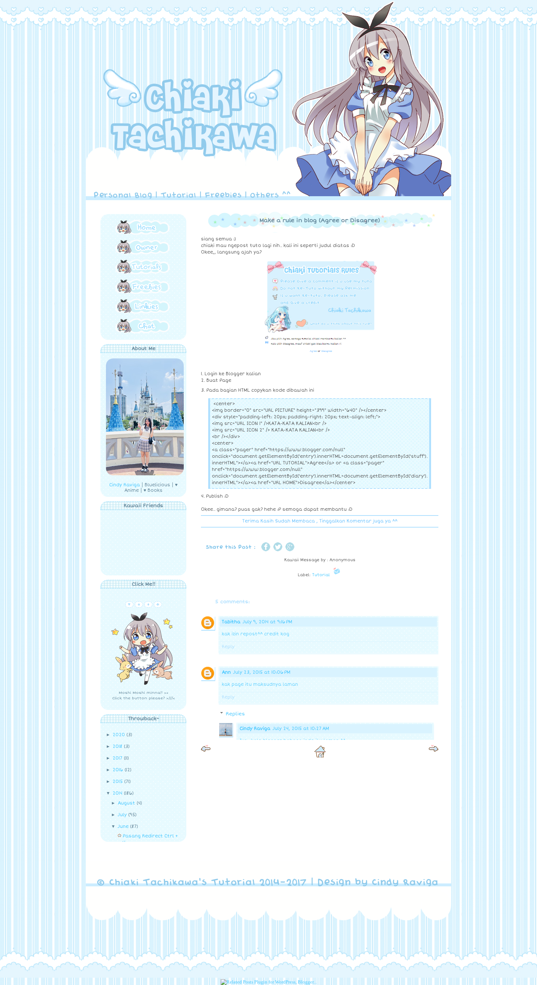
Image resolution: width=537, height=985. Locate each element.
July (123, 815)
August (127, 803)
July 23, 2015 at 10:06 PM (261, 672)
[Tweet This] (278, 551)
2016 (119, 770)
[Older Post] (433, 750)
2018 (118, 746)
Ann (226, 672)
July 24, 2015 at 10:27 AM (301, 728)
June (124, 826)
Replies (235, 714)
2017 (118, 758)
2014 (118, 793)
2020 (119, 735)
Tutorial (321, 575)
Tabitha (231, 622)
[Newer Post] (206, 750)
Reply (228, 647)
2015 (118, 781)
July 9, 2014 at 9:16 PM (267, 622)
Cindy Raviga (255, 728)
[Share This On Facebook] (266, 551)
